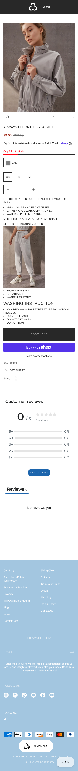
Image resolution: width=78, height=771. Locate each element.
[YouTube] (51, 695)
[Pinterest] (33, 695)
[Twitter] (15, 695)
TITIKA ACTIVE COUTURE (52, 756)
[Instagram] (6, 695)
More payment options (39, 356)
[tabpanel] (39, 525)
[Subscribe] (71, 652)
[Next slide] (70, 116)
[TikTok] (24, 695)
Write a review (39, 472)
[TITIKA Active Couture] (33, 7)
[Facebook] (42, 695)
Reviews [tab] (17, 489)
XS (8, 177)
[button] (46, 6)
